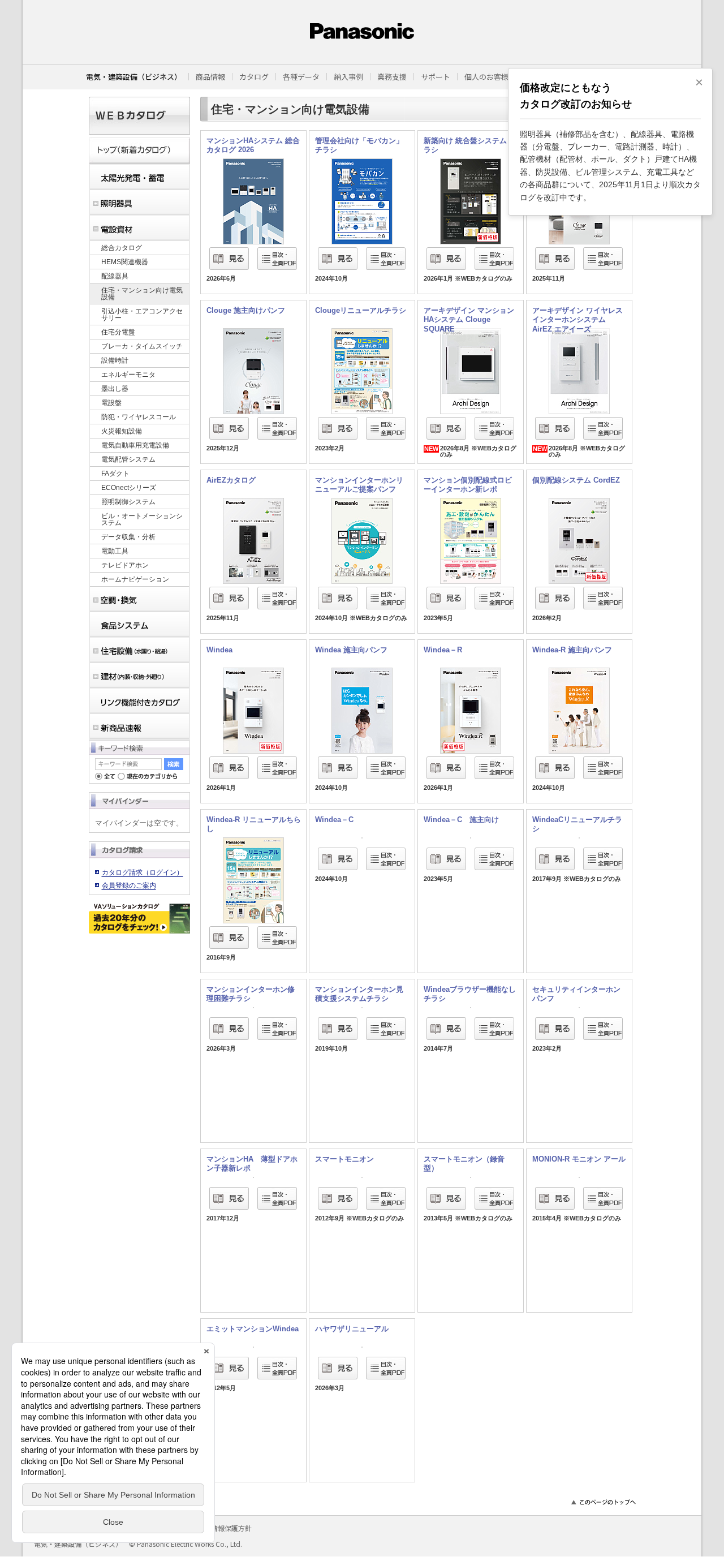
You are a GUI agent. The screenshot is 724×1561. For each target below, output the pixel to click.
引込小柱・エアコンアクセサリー (142, 314)
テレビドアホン (125, 565)
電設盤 (111, 403)
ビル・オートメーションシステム (142, 519)
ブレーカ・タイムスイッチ (142, 346)
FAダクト (115, 474)
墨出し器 (114, 389)
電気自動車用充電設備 (135, 445)
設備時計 (114, 360)
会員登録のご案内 (129, 885)
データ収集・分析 (128, 537)
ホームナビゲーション (135, 579)
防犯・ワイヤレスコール (138, 417)
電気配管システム (128, 459)
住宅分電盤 (118, 332)
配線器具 (114, 276)
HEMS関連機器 (124, 262)
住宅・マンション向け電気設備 (142, 293)
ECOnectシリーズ (128, 488)
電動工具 (114, 551)
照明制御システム (128, 502)
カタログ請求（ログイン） (142, 872)
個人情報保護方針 (224, 1528)
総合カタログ (121, 248)
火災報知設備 (121, 431)
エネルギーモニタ (128, 375)
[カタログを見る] (253, 162)
